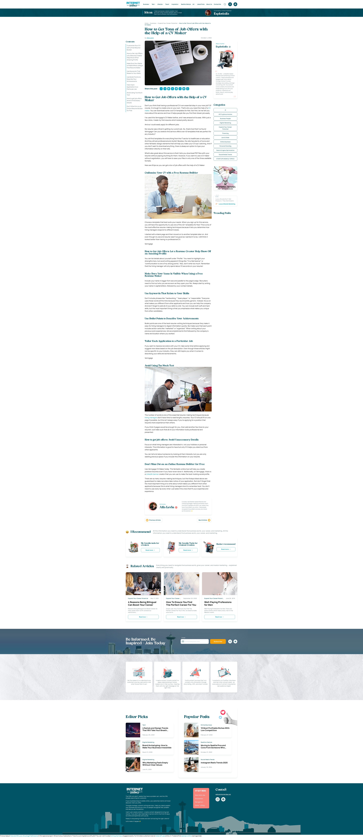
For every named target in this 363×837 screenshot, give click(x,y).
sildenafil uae (160, 836)
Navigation (199, 802)
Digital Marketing (225, 123)
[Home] (133, 4)
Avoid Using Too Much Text (134, 94)
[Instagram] (230, 4)
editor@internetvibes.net (223, 794)
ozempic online (186, 836)
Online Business (225, 142)
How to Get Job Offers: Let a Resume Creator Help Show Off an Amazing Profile (135, 56)
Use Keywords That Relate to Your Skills (134, 72)
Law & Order (225, 137)
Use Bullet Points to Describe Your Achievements (134, 79)
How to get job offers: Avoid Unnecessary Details (134, 100)
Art (193, 4)
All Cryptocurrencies (225, 114)
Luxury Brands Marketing (227, 204)
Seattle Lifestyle (186, 4)
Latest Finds (200, 4)
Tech (153, 4)
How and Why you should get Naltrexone (24, 836)
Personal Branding (225, 146)
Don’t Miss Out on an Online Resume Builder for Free (135, 108)
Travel (167, 4)
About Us (209, 4)
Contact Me (217, 4)
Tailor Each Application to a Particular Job (132, 87)
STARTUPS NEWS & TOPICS (225, 159)
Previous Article (155, 520)
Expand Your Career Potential (225, 128)
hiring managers (151, 417)
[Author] (176, 507)
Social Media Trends (225, 154)
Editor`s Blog (199, 805)
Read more (149, 550)
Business (146, 4)
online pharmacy (116, 836)
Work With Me (200, 795)
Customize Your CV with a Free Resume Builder (133, 47)
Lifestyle (159, 4)
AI (225, 110)
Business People (225, 118)
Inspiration (175, 4)
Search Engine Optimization (225, 150)
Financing (225, 133)
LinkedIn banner (152, 474)
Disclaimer (199, 799)
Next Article (203, 520)
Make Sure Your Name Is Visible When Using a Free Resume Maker (135, 65)
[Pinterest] (235, 4)
